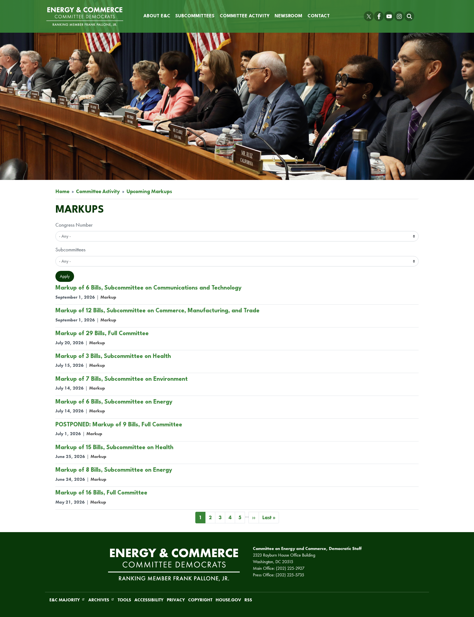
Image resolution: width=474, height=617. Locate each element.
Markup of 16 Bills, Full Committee (101, 493)
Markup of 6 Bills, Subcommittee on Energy (114, 402)
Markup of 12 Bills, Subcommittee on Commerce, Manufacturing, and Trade (157, 311)
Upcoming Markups (149, 191)
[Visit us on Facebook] (379, 16)
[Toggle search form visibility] (409, 16)
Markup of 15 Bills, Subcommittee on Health (114, 448)
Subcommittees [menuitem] (195, 16)
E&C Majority (64, 600)
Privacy (176, 600)
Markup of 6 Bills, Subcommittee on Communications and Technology (148, 288)
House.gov (228, 600)
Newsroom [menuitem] (288, 16)
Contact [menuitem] (318, 16)
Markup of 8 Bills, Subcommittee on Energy (113, 470)
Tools (124, 600)
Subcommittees (70, 249)
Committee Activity (98, 191)
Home (62, 191)
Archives (98, 600)
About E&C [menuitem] (156, 16)
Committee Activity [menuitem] (245, 16)
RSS (248, 600)
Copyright (200, 600)
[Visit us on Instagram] (399, 16)
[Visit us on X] (369, 16)
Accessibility (148, 600)
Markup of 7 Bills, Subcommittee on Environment (121, 379)
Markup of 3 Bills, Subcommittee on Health (113, 356)
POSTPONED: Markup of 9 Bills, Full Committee (118, 425)
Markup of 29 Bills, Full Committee (102, 334)
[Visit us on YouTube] (389, 16)
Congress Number (74, 224)
